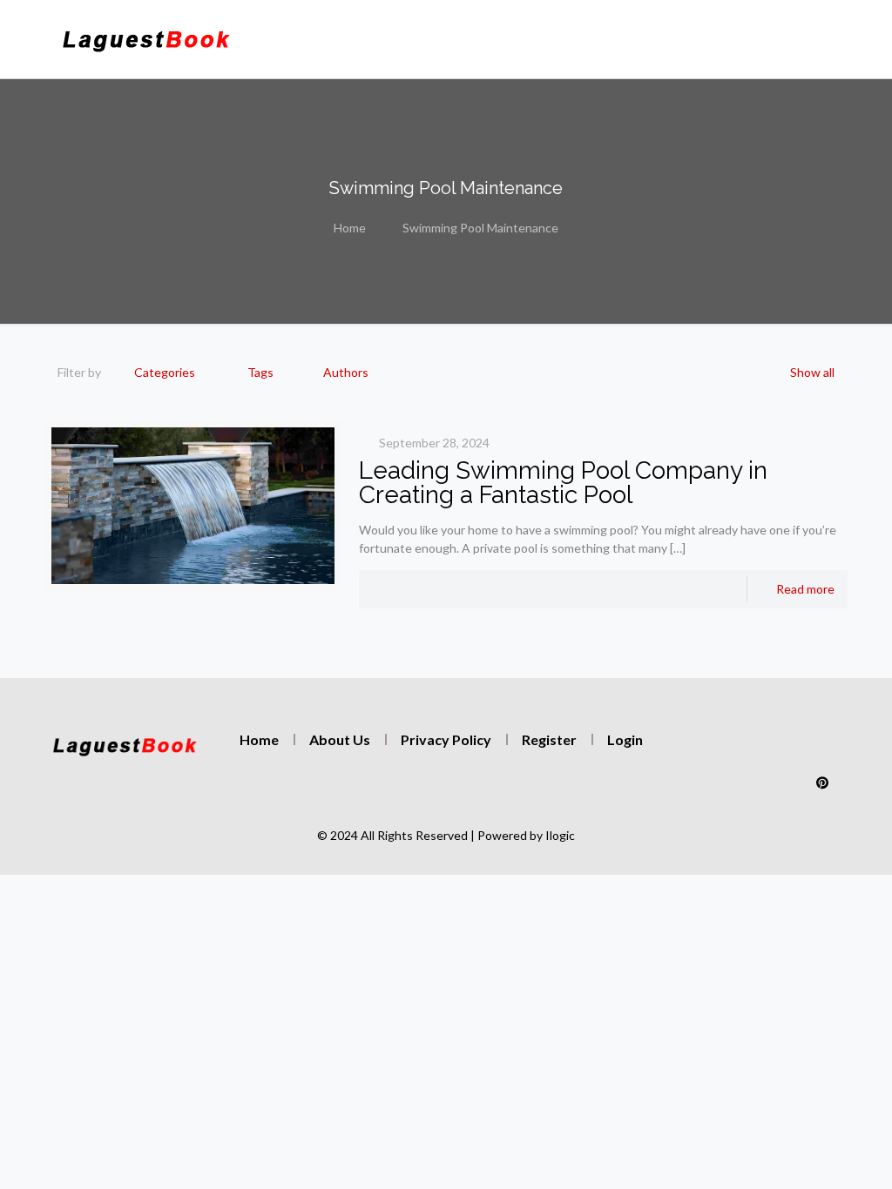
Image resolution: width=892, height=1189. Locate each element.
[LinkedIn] (822, 748)
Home (350, 227)
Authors (345, 372)
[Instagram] (710, 748)
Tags (260, 372)
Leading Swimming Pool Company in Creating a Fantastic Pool (563, 482)
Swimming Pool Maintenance (480, 227)
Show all (812, 372)
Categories (164, 372)
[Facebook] (785, 748)
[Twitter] (747, 748)
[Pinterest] (822, 782)
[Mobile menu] (651, 39)
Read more (805, 588)
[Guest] (146, 39)
